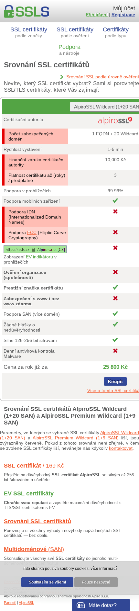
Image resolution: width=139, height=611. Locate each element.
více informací (104, 568)
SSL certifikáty (28, 32)
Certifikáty (116, 32)
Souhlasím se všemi (47, 582)
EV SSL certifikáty (29, 493)
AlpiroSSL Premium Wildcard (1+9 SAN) (76, 437)
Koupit (115, 381)
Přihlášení (97, 14)
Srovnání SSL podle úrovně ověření (102, 76)
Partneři (10, 603)
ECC (32, 232)
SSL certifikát (34, 465)
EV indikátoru (39, 256)
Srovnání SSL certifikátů (37, 521)
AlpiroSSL (26, 603)
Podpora (69, 50)
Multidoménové (34, 549)
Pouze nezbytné (96, 582)
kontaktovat (121, 448)
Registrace (123, 14)
